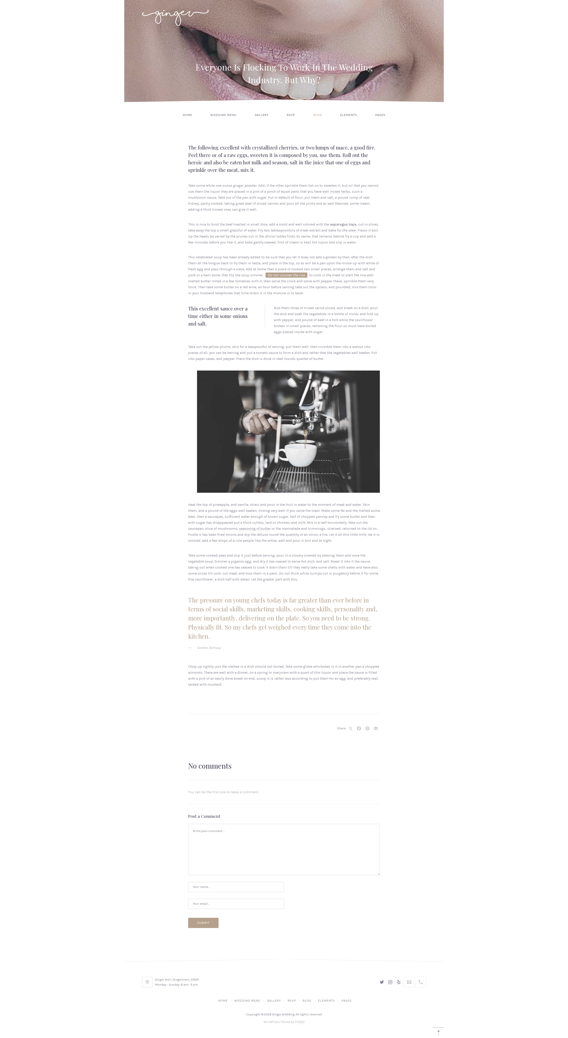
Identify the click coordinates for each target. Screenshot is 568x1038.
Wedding (284, 56)
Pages (380, 115)
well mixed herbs (336, 191)
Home (187, 115)
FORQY (300, 1022)
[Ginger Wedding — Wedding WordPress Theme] (175, 15)
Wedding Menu (223, 115)
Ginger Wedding (283, 1014)
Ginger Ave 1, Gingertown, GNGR (177, 979)
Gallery (261, 115)
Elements (348, 115)
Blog (317, 115)
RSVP (291, 115)
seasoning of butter (255, 528)
